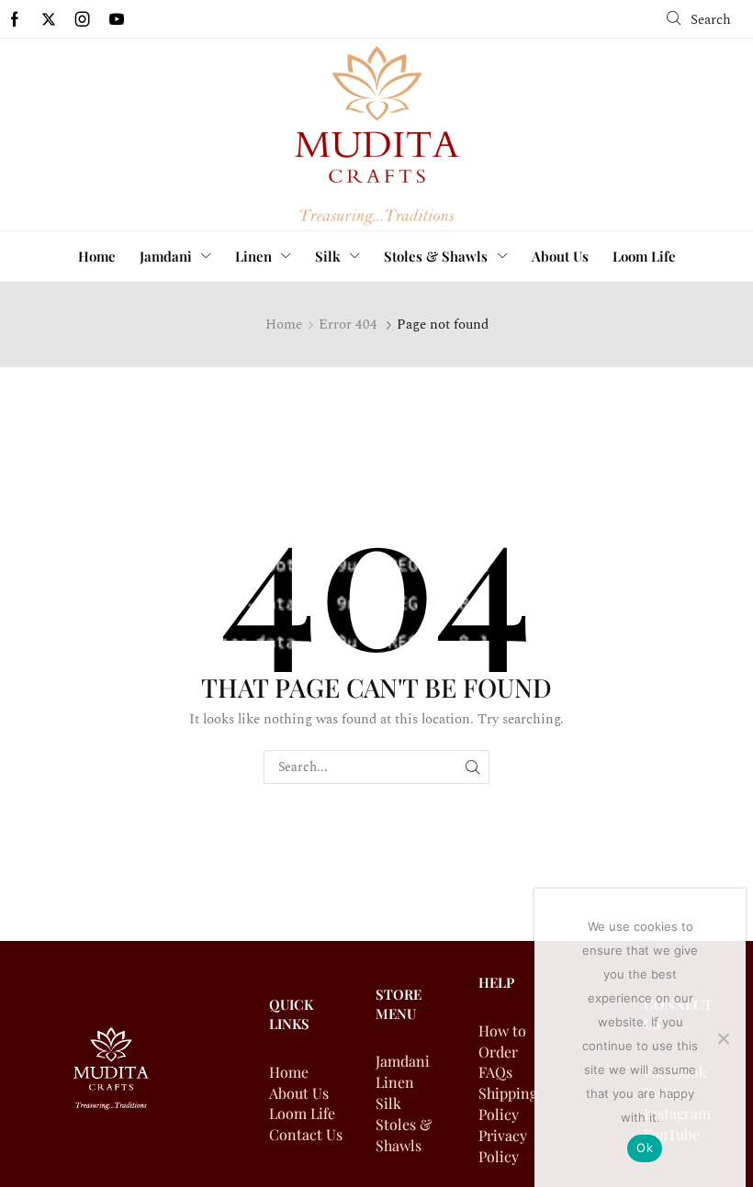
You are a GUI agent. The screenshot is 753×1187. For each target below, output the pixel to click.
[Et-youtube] (116, 19)
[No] (723, 1038)
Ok (644, 1147)
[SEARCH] (472, 767)
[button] (699, 19)
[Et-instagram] (82, 19)
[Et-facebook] (14, 19)
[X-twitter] (48, 19)
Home (283, 324)
